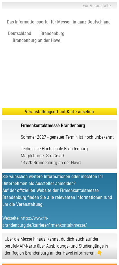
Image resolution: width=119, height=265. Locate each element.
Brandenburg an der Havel (37, 40)
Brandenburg (52, 33)
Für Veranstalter (97, 5)
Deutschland (19, 33)
